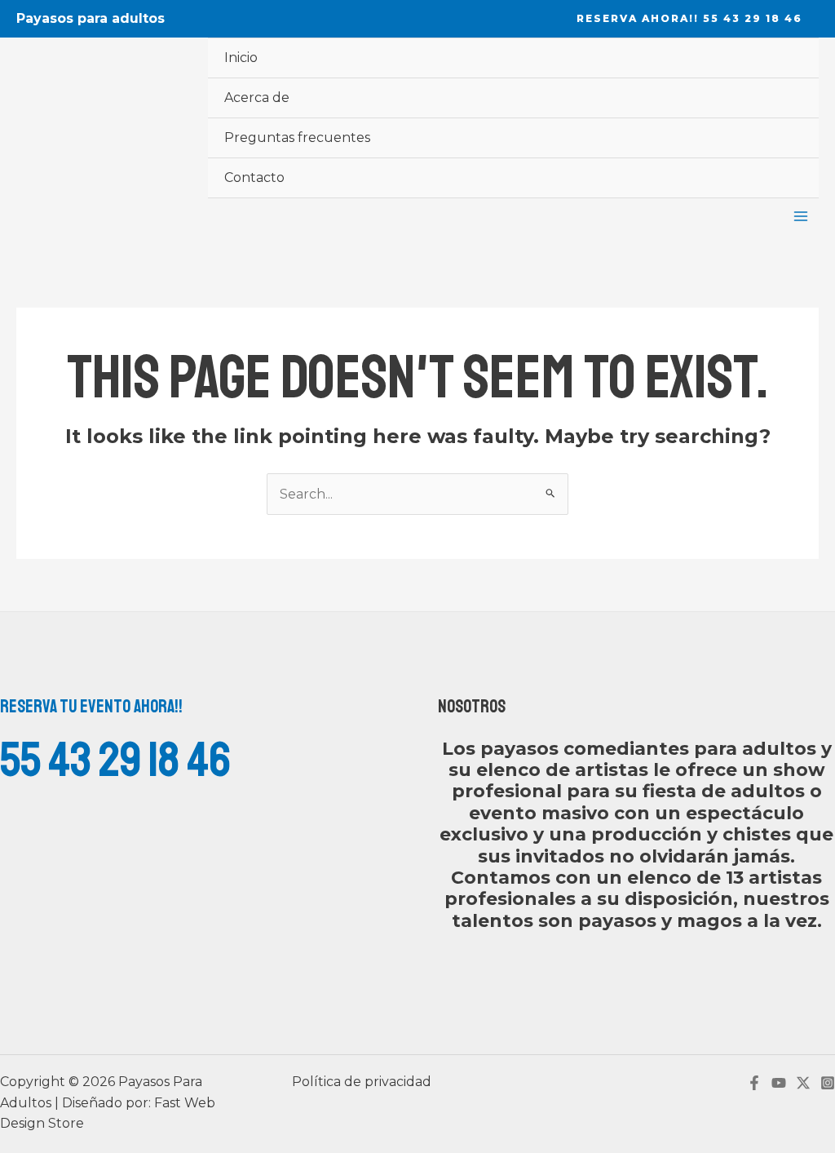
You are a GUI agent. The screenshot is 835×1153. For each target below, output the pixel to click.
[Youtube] (778, 1082)
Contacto (254, 177)
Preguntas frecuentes (297, 137)
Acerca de (256, 97)
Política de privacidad (361, 1081)
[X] (803, 1082)
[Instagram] (827, 1082)
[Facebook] (754, 1082)
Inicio (241, 57)
